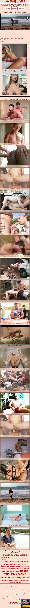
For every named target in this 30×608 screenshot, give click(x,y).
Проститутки (21, 8)
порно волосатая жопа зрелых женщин (18, 559)
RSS (19, 602)
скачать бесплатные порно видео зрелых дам (14, 563)
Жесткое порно (19, 40)
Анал (5, 40)
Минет (3, 41)
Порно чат (14, 8)
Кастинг (11, 40)
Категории (8, 8)
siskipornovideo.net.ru (20, 2)
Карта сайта (13, 602)
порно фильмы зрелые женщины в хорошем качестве (15, 575)
